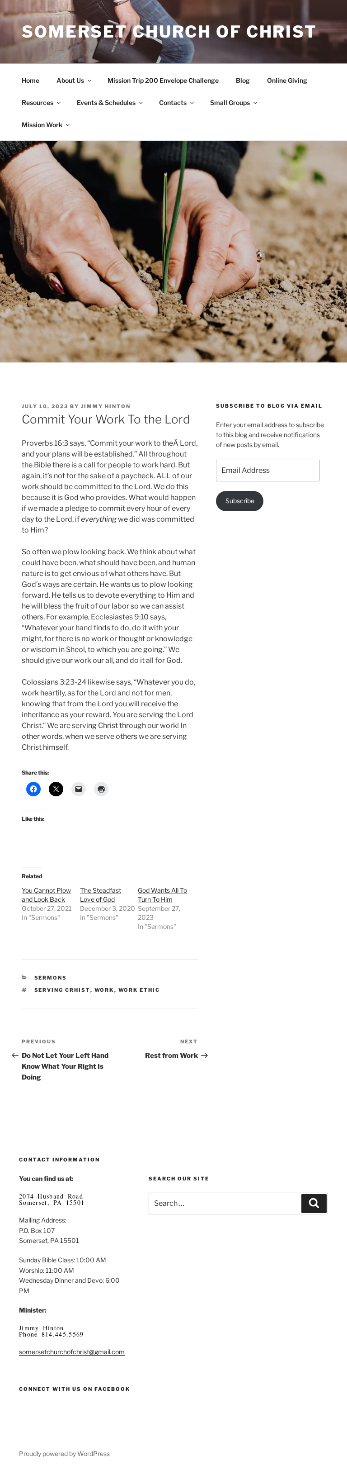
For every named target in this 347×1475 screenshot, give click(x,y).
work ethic (139, 990)
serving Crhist (62, 990)
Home (30, 80)
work (104, 990)
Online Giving (287, 80)
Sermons (50, 978)
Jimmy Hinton (106, 406)
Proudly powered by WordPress (64, 1453)
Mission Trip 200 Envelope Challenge (163, 80)
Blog (243, 80)
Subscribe (239, 500)
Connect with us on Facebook (74, 1389)
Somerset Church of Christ (169, 32)
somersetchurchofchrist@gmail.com (72, 1352)
